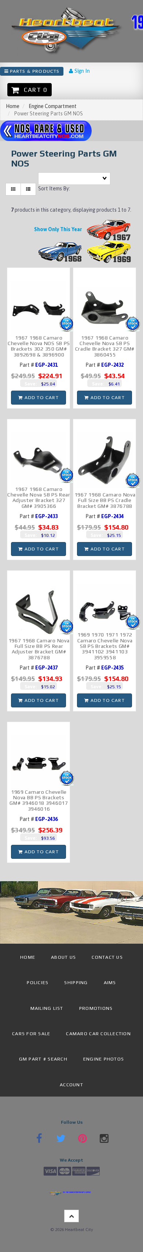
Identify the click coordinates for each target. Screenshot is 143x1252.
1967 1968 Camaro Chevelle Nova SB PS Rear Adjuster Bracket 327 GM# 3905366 (38, 497)
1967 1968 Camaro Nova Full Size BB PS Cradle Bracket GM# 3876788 (105, 500)
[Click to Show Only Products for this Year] (109, 229)
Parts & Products (33, 71)
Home (12, 106)
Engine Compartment (53, 106)
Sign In (81, 71)
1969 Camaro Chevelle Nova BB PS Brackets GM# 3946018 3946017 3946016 (39, 800)
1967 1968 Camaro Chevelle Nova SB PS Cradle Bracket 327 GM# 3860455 (105, 346)
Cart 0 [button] (34, 89)
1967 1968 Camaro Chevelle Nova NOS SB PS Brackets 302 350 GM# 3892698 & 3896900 (39, 346)
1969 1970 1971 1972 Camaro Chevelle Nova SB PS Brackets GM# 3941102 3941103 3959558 (105, 646)
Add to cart (40, 397)
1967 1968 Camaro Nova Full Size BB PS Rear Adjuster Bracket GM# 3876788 (39, 649)
